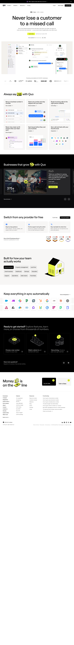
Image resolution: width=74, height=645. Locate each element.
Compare (5, 397)
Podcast (31, 407)
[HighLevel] (40, 307)
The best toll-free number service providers (52, 409)
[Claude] (60, 300)
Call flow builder (19, 405)
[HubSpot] (40, 300)
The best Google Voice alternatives (50, 403)
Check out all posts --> (48, 411)
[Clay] (20, 307)
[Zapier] (54, 300)
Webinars (31, 401)
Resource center (33, 398)
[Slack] (20, 300)
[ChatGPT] (67, 300)
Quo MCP (18, 408)
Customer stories (33, 400)
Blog (30, 403)
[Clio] (47, 307)
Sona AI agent (19, 412)
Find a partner (6, 403)
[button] (9, 5)
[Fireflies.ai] (54, 307)
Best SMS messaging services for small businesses (54, 407)
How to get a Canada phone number (51, 401)
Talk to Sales (60, 5)
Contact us (5, 409)
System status (6, 412)
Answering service (18, 400)
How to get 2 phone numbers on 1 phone (52, 405)
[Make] (13, 300)
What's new (5, 414)
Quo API (18, 410)
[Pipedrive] (26, 300)
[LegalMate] (67, 307)
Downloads (5, 396)
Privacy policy (42, 424)
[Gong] (33, 307)
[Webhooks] (6, 307)
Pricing (28, 5)
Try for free (67, 5)
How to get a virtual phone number (50, 398)
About (4, 405)
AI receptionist (19, 398)
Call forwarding (19, 414)
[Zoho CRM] (26, 307)
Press (30, 409)
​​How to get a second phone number (51, 400)
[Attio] (13, 307)
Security (4, 410)
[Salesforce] (6, 300)
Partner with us (6, 401)
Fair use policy (47, 424)
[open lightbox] (26, 182)
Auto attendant (19, 403)
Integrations (5, 399)
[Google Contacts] (47, 300)
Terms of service (36, 424)
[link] (37, 1)
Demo (30, 405)
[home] (4, 5)
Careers (4, 407)
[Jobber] (33, 300)
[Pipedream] (60, 307)
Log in (54, 5)
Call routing (18, 407)
